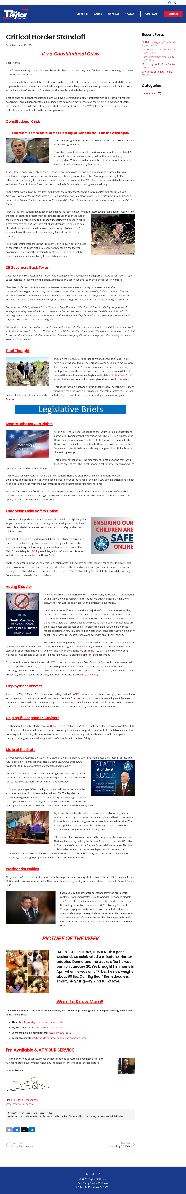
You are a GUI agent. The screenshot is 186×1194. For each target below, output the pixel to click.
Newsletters (148, 93)
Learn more (90, 674)
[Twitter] (174, 2)
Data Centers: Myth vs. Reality (158, 57)
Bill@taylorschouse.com (25, 1099)
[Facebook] (169, 2)
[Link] (15, 14)
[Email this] (9, 1129)
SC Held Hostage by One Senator (160, 42)
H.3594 (116, 436)
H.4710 (74, 694)
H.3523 (54, 726)
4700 (69, 563)
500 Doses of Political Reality (157, 71)
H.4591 (92, 650)
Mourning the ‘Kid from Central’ (159, 64)
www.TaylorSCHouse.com (19, 1104)
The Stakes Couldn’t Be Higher (158, 49)
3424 (34, 551)
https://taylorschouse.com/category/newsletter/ (62, 1038)
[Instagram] (180, 2)
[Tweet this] (24, 1129)
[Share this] (16, 1129)
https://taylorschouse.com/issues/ (46, 1027)
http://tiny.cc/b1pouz (60, 1032)
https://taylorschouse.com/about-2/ (43, 1022)
